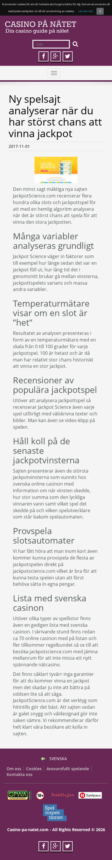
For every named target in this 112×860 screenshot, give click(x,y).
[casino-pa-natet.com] (56, 26)
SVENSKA (58, 758)
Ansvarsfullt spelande (68, 768)
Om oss (14, 768)
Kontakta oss (19, 774)
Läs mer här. (85, 11)
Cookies (34, 768)
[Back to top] (96, 844)
